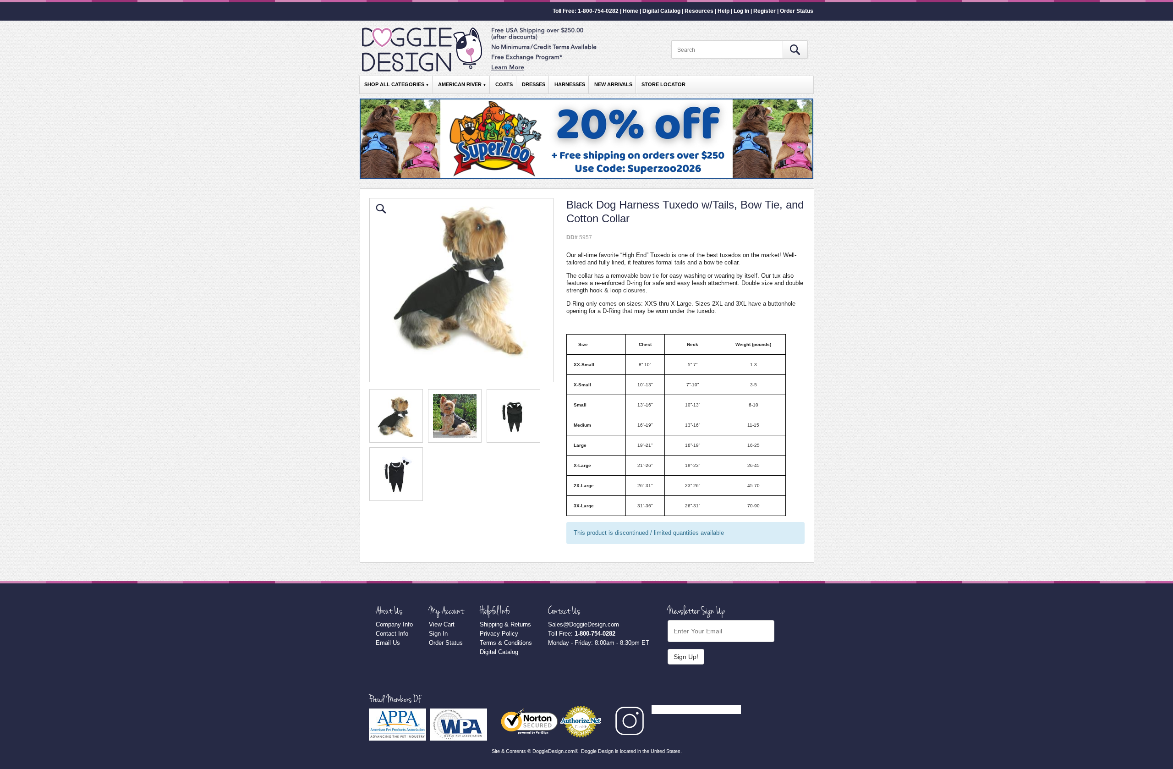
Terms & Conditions (506, 642)
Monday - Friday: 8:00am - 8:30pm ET (598, 642)
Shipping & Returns (505, 624)
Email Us (388, 642)
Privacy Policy (499, 633)
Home (630, 11)
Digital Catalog (661, 11)
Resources (699, 11)
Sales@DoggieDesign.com (583, 624)
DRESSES (533, 84)
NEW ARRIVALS (613, 84)
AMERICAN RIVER (462, 84)
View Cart (442, 624)
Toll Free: (581, 633)
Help (723, 11)
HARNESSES (569, 84)
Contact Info (392, 633)
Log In (741, 11)
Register (764, 11)
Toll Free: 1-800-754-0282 (586, 11)
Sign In (438, 633)
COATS (504, 84)
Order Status (796, 11)
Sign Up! (686, 656)
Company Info (394, 624)
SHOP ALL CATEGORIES (396, 84)
